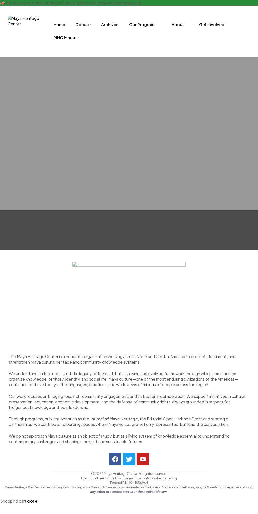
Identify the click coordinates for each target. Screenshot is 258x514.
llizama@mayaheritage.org (156, 478)
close (32, 501)
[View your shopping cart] (248, 31)
